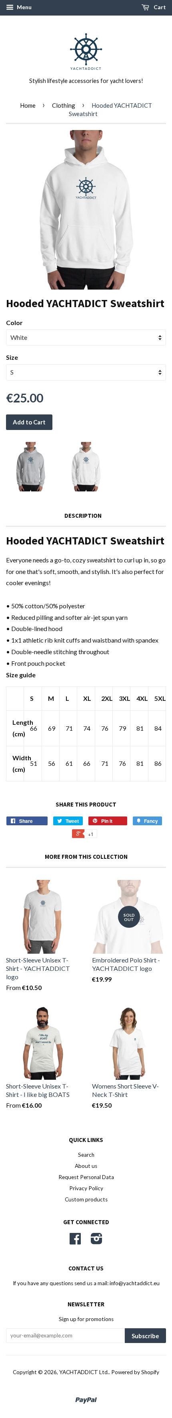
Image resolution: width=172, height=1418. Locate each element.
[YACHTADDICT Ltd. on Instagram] (96, 1241)
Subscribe (145, 1335)
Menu (24, 7)
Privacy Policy (86, 1188)
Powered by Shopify (135, 1372)
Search (86, 1155)
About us (86, 1166)
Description (83, 515)
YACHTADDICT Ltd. (84, 1372)
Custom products (86, 1199)
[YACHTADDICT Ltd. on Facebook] (75, 1241)
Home (28, 105)
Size (12, 357)
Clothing (63, 105)
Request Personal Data (86, 1177)
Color (14, 322)
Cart (159, 7)
